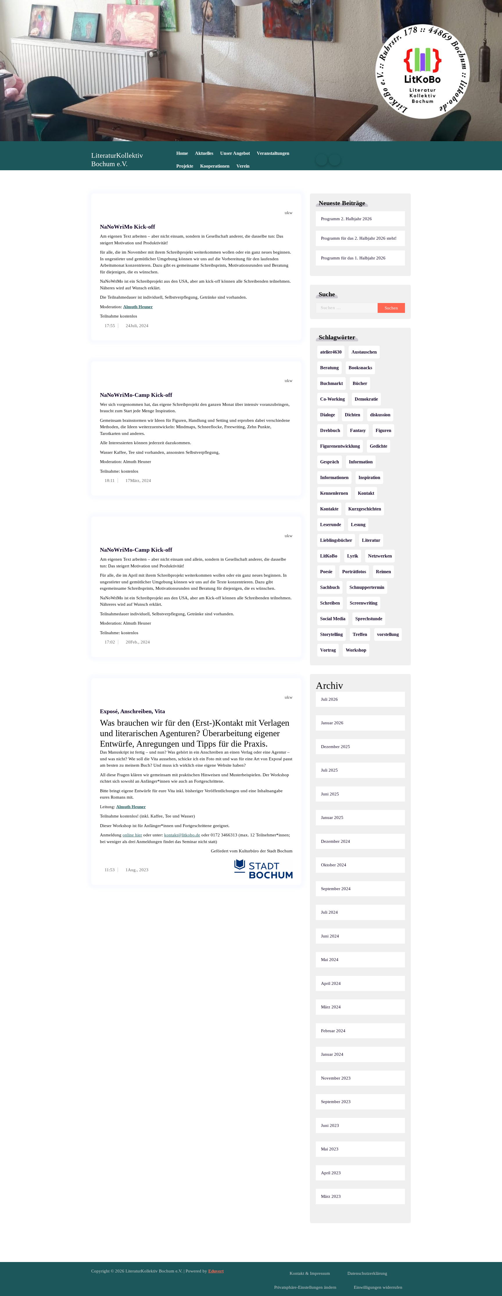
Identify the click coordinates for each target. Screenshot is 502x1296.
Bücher (360, 383)
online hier (132, 835)
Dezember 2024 (335, 841)
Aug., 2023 (138, 869)
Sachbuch (330, 587)
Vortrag (328, 650)
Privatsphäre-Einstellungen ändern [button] (305, 1287)
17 (127, 480)
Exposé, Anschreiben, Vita (132, 711)
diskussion (380, 414)
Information (361, 461)
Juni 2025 (330, 794)
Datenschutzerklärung (367, 1273)
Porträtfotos (354, 571)
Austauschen (364, 351)
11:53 (109, 869)
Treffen (360, 634)
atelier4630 (331, 351)
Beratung (329, 367)
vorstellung (388, 634)
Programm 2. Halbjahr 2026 (346, 218)
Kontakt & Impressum (310, 1273)
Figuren (383, 430)
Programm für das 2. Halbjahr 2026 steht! (359, 238)
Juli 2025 (329, 770)
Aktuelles (204, 153)
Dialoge (327, 414)
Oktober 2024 (333, 865)
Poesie (326, 571)
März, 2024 (140, 480)
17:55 (109, 325)
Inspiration (369, 477)
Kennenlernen (334, 493)
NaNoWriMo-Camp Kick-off (136, 395)
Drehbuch (330, 430)
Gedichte (378, 446)
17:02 (109, 642)
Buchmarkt (331, 383)
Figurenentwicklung (340, 446)
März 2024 (331, 1007)
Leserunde (330, 524)
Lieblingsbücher (336, 540)
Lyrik (352, 555)
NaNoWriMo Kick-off (127, 226)
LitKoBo (328, 555)
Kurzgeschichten (364, 508)
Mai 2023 (329, 1149)
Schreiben (330, 603)
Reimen (383, 571)
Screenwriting (363, 603)
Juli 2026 (329, 699)
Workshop (356, 650)
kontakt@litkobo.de (182, 835)
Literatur (371, 540)
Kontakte (329, 508)
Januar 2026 (332, 722)
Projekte (184, 166)
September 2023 (336, 1101)
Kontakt (366, 493)
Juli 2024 (329, 912)
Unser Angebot (235, 153)
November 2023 (336, 1078)
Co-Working (332, 399)
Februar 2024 (333, 1030)
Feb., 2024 (140, 642)
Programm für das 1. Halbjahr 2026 (353, 258)
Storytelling (331, 634)
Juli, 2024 (139, 325)
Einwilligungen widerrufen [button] (378, 1287)
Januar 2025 (332, 817)
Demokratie (366, 399)
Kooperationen (215, 166)
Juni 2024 (330, 936)
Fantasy (358, 430)
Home (182, 153)
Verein (243, 166)
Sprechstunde (368, 618)
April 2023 (331, 1172)
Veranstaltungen (273, 153)
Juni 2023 (330, 1125)
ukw (288, 212)
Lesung (358, 524)
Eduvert (216, 1271)
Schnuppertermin (366, 587)
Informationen (334, 477)
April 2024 (331, 983)
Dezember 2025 (335, 746)
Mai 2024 (329, 959)
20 (127, 642)
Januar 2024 (332, 1054)
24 (127, 325)
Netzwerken (380, 555)
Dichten (352, 414)
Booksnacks (360, 367)
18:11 (109, 480)
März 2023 (331, 1196)
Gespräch (329, 461)
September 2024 (336, 888)
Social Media (332, 618)
